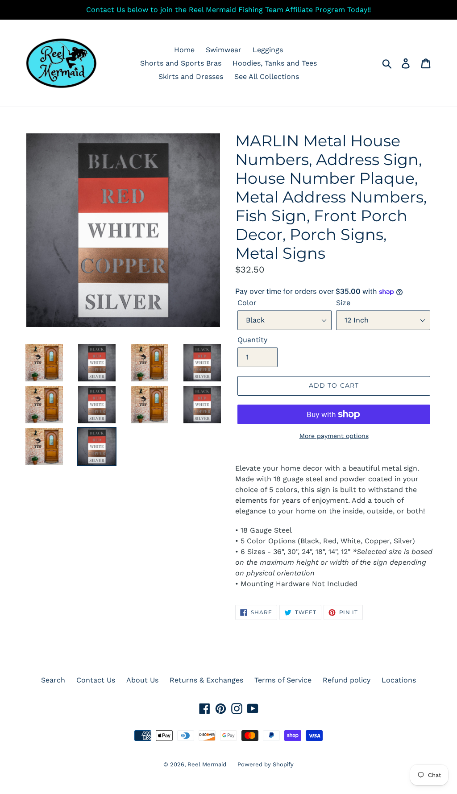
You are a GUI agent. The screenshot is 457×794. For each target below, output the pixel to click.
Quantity (252, 339)
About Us (142, 680)
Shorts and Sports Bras (180, 63)
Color (247, 302)
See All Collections (266, 76)
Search (53, 680)
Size (343, 302)
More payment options (334, 435)
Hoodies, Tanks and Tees (275, 63)
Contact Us (95, 680)
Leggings (268, 49)
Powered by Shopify (265, 764)
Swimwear (223, 49)
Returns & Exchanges (206, 680)
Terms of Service (283, 680)
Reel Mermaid (206, 764)
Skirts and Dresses (190, 76)
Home (184, 49)
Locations (399, 680)
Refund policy (346, 680)
